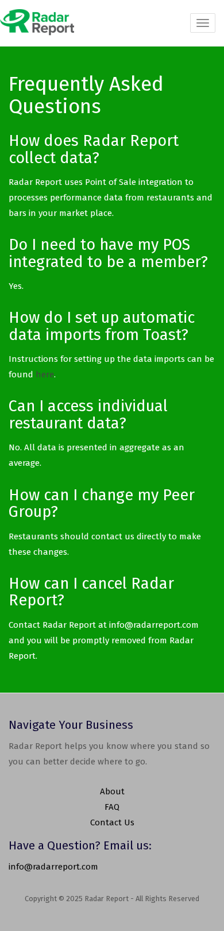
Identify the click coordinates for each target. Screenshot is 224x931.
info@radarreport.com (53, 867)
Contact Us (112, 822)
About (112, 791)
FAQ (112, 807)
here (45, 374)
